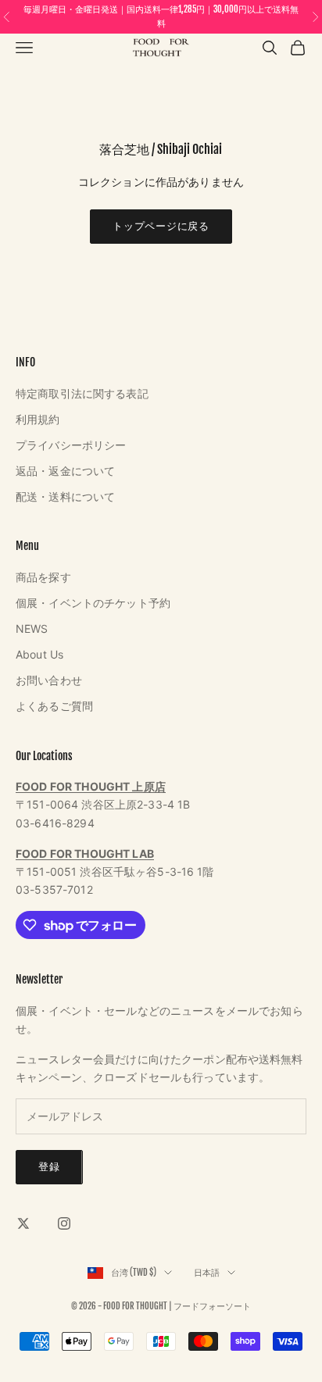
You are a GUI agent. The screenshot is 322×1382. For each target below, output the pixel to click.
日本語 (207, 1272)
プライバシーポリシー (71, 445)
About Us (39, 654)
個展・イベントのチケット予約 (93, 602)
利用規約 (38, 419)
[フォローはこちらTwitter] (23, 1223)
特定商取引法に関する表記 (82, 393)
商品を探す (43, 577)
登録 (49, 1166)
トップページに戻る (161, 226)
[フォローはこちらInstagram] (64, 1223)
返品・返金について (65, 470)
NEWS (32, 628)
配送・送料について (65, 496)
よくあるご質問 (54, 705)
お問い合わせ (49, 680)
